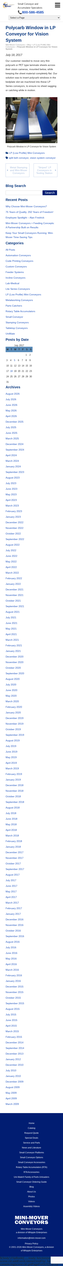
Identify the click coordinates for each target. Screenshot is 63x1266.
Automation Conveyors (18, 255)
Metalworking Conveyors (19, 300)
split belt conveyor (19, 157)
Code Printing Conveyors (19, 261)
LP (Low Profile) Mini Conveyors (27, 153)
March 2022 (12, 572)
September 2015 (15, 1003)
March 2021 (12, 639)
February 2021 (14, 645)
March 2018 (12, 835)
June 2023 (11, 488)
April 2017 (11, 897)
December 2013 (14, 1053)
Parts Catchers (14, 305)
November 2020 (14, 662)
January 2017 (13, 913)
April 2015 (11, 1025)
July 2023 (11, 483)
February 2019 (14, 774)
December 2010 (14, 1064)
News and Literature (31, 1147)
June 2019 (11, 751)
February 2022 (14, 578)
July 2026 (11, 399)
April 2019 (11, 762)
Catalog (31, 1128)
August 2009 (13, 1087)
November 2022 (14, 528)
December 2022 (14, 522)
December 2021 (14, 589)
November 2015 (14, 992)
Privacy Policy (31, 1243)
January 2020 (13, 712)
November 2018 (14, 790)
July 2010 (11, 1070)
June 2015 (11, 1020)
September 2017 (15, 869)
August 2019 (13, 740)
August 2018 (13, 807)
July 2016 (11, 947)
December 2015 (14, 986)
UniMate (10, 333)
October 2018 (13, 796)
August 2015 (13, 1009)
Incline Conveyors (15, 277)
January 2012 (13, 1059)
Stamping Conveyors (17, 322)
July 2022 (11, 550)
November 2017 (14, 858)
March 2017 (12, 902)
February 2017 (14, 908)
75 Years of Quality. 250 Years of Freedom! (29, 212)
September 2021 (15, 606)
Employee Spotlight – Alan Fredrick (25, 217)
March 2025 (12, 438)
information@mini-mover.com (32, 1238)
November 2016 (14, 925)
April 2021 (11, 634)
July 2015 (11, 1014)
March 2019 (12, 768)
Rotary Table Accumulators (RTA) (31, 1167)
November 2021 (14, 595)
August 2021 (13, 611)
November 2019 (14, 723)
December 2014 (14, 1042)
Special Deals (31, 1138)
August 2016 (13, 941)
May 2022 (11, 561)
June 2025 (11, 432)
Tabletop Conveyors (17, 328)
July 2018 (11, 813)
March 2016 (12, 969)
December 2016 (14, 919)
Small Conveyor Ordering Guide (31, 1182)
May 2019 (11, 757)
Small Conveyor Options (31, 1157)
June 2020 (11, 690)
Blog (31, 1187)
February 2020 (14, 707)
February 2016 (14, 975)
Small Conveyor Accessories (31, 1162)
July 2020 (11, 684)
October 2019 (13, 729)
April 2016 (11, 964)
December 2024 (14, 444)
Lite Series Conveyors (18, 288)
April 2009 (11, 1098)
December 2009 (14, 1081)
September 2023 (15, 472)
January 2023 (13, 516)
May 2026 (11, 410)
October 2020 (13, 667)
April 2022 (11, 567)
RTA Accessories (31, 1172)
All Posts (10, 249)
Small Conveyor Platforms (31, 1152)
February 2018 (14, 841)
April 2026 (11, 416)
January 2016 (13, 981)
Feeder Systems (15, 272)
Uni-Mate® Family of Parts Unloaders (31, 1177)
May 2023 (11, 494)
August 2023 (13, 477)
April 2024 (11, 455)
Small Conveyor (14, 316)
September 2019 (15, 734)
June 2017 (11, 885)
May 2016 (11, 958)
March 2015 (12, 1031)
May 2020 (11, 695)
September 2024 (15, 449)
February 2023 (14, 511)
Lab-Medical (12, 283)
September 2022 (15, 539)
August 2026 (13, 393)
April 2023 (11, 500)
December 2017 (14, 852)
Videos (31, 1201)
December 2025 (14, 421)
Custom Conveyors (16, 266)
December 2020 (14, 656)
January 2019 (13, 779)
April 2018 (11, 830)
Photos (31, 1196)
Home (31, 1123)
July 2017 (11, 880)
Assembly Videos (31, 1206)
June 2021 (11, 623)
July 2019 (11, 746)
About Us (31, 1192)
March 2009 (12, 1104)
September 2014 (15, 1048)
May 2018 (11, 824)
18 (11, 371)
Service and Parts (31, 1143)
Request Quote (31, 1133)
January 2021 (13, 651)
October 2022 (13, 533)
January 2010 (13, 1076)
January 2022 (13, 583)
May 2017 (11, 891)
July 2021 (11, 617)
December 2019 (14, 718)
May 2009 (11, 1092)
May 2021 (11, 628)
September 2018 (15, 802)
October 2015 (13, 997)
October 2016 (13, 930)
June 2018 (11, 818)
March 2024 (12, 460)
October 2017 (13, 863)
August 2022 (13, 544)
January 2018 (13, 846)
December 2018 (14, 785)
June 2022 (11, 556)
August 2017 (13, 874)
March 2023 (12, 505)
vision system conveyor (43, 157)
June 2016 (11, 953)
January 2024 (13, 466)
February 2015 (14, 1036)
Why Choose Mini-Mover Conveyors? (26, 206)
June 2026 (11, 405)
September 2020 (15, 673)
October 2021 (13, 600)
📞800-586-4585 (31, 12)
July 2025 (11, 427)
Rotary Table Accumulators (20, 311)
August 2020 (13, 679)
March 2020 (12, 701)
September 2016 (15, 936)
